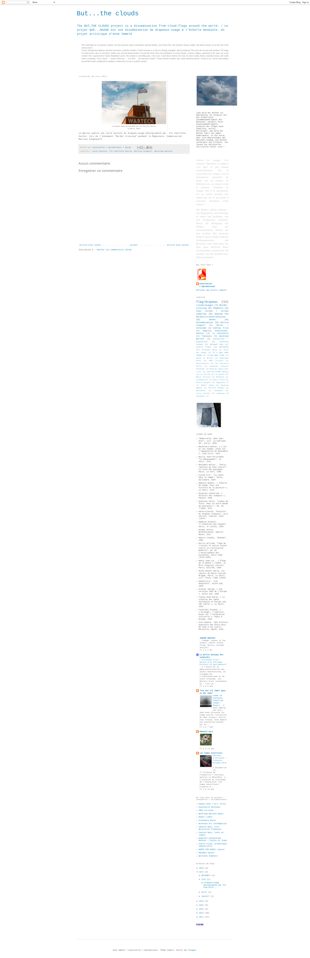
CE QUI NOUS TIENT (215, 355)
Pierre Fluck (203, 347)
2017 (202, 872)
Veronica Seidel (216, 388)
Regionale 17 (222, 382)
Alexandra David (209, 350)
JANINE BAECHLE (207, 638)
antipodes (218, 391)
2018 (202, 868)
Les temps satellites (211, 753)
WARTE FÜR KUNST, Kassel (212, 849)
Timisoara (207, 336)
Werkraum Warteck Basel (211, 814)
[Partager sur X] (144, 147)
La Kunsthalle (220, 333)
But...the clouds (108, 13)
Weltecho (223, 347)
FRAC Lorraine (216, 361)
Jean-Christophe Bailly (217, 372)
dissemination (204, 322)
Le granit (219, 374)
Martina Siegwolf (143, 151)
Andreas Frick (220, 328)
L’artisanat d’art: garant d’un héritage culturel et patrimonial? (213, 662)
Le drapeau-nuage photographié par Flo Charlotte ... (213, 885)
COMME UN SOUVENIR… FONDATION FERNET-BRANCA (218, 700)
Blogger (192, 950)
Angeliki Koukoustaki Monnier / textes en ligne (213, 839)
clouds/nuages (204, 305)
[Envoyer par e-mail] (138, 147)
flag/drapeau (206, 302)
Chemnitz (218, 308)
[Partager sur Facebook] (147, 147)
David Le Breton (204, 358)
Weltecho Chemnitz (208, 856)
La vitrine (205, 374)
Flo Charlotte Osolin (120, 151)
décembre (206, 875)
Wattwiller (201, 391)
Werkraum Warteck (164, 151)
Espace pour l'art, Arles (212, 804)
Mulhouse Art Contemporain (213, 824)
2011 (202, 917)
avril (204, 892)
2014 (202, 909)
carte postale (99, 151)
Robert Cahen (207, 385)
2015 (202, 905)
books (212, 319)
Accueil (134, 245)
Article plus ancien (178, 245)
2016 (202, 901)
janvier (205, 896)
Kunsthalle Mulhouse (209, 807)
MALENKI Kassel (206, 853)
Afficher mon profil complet (211, 290)
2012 (202, 913)
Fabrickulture (202, 363)
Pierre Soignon (203, 382)
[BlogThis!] (141, 147)
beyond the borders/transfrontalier (212, 315)
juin (204, 879)
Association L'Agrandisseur (207, 285)
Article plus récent (90, 245)
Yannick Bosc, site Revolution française (210, 828)
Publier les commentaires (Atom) (114, 250)
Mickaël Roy (216, 344)
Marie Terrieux (203, 377)
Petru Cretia (219, 380)
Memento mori (206, 732)
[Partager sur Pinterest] (150, 147)
